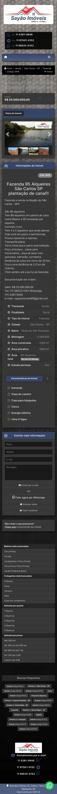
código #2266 (23, 715)
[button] (8, 134)
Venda (18, 68)
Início (9, 68)
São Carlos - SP (32, 68)
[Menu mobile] (5, 57)
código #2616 (15, 686)
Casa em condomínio (14, 600)
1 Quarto (8, 611)
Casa (6, 586)
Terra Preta (10, 551)
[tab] (13, 113)
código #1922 (18, 696)
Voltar (49, 71)
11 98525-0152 (24, 45)
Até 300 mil (9, 640)
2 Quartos (9, 616)
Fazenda (47, 68)
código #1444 (43, 700)
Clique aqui (10, 527)
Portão (7, 556)
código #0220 (12, 691)
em (39, 686)
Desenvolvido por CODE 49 (28, 792)
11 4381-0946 (24, 34)
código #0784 (34, 691)
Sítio (6, 595)
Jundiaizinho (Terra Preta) (17, 561)
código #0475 (17, 724)
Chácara (8, 581)
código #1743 (38, 719)
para (17, 719)
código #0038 (28, 729)
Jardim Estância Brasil (15, 571)
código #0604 (41, 705)
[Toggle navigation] (49, 57)
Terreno (8, 591)
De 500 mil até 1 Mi (13, 650)
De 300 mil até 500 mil (15, 645)
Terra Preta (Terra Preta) (16, 566)
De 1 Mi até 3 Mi (12, 655)
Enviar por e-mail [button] (29, 485)
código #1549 (39, 724)
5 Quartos (9, 630)
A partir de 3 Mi (12, 660)
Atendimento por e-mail (31, 755)
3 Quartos (9, 620)
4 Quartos (9, 625)
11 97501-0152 (25, 40)
